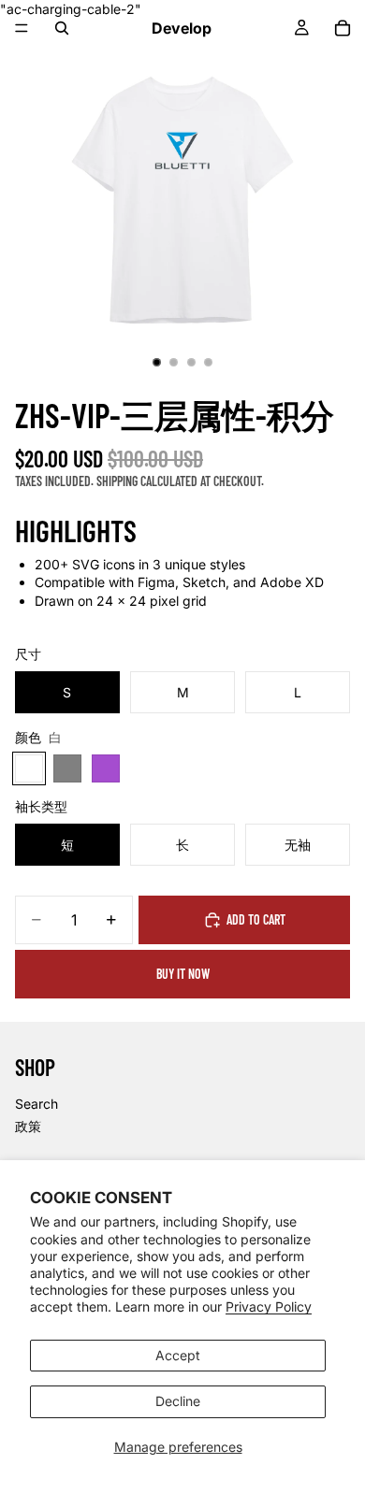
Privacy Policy (269, 1306)
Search (36, 1104)
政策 (28, 1125)
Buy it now (183, 974)
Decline (177, 1401)
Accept (177, 1355)
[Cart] (342, 28)
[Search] (61, 28)
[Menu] (21, 28)
